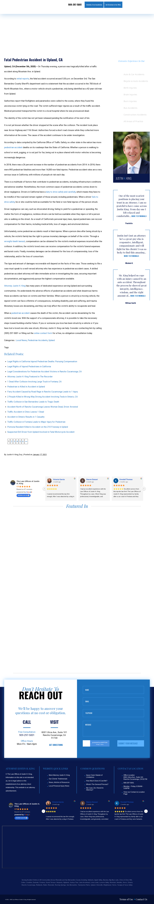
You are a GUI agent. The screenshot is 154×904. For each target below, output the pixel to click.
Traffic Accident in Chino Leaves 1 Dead (25, 412)
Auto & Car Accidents (134, 74)
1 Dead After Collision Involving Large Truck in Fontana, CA (34, 381)
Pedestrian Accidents (38, 340)
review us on (22, 495)
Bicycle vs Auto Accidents (136, 81)
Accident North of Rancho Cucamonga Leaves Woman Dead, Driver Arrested (42, 407)
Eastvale (36, 882)
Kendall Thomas (126, 479)
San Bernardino (72, 885)
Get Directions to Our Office (113, 5)
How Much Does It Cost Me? (96, 781)
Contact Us (141, 899)
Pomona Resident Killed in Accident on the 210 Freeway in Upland (37, 427)
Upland (52, 340)
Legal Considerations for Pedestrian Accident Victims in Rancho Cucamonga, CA (44, 371)
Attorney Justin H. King (14, 286)
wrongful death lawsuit (14, 241)
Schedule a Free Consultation (94, 5)
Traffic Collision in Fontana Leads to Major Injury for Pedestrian (36, 422)
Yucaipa (119, 885)
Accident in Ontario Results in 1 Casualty (25, 417)
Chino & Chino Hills (125, 880)
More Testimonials (139, 216)
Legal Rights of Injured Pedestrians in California (29, 366)
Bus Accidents (130, 108)
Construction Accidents (135, 114)
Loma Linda (94, 882)
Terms (102, 744)
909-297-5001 (75, 4)
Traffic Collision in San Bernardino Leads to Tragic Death (33, 401)
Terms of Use (126, 899)
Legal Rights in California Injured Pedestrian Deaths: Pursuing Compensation (42, 361)
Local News (21, 340)
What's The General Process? (97, 784)
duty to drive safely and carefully (61, 192)
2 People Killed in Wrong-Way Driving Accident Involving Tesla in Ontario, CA (42, 396)
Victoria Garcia (59, 479)
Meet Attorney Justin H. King (59, 775)
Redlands (39, 885)
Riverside (51, 885)
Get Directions (56, 744)
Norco (125, 882)
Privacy (98, 744)
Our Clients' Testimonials (58, 779)
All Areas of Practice (133, 121)
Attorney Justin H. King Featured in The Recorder (30, 376)
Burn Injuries (130, 101)
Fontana (42, 882)
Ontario (130, 882)
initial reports (23, 78)
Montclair (113, 882)
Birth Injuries (130, 87)
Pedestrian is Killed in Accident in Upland (26, 386)
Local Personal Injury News (59, 786)
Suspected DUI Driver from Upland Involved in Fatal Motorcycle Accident (40, 432)
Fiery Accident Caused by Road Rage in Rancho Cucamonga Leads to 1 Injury (42, 391)
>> (26, 441)
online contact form (43, 333)
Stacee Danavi (92, 479)
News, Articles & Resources (59, 782)
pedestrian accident (13, 147)
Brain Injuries (130, 94)
